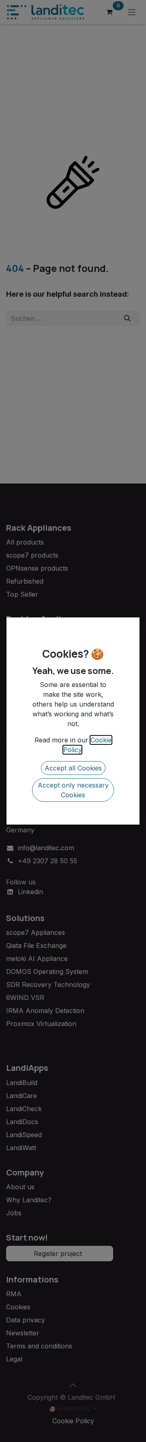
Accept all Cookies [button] (73, 768)
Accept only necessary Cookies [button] (73, 790)
